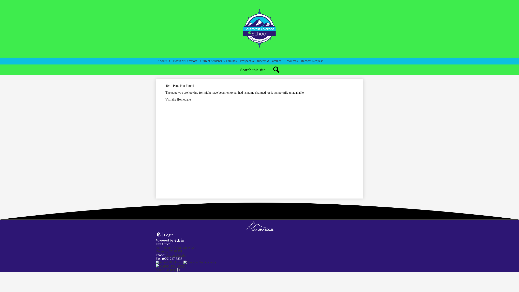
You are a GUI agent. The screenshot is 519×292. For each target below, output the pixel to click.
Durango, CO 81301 (176, 249)
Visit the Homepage (178, 99)
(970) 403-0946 (175, 255)
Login (165, 235)
